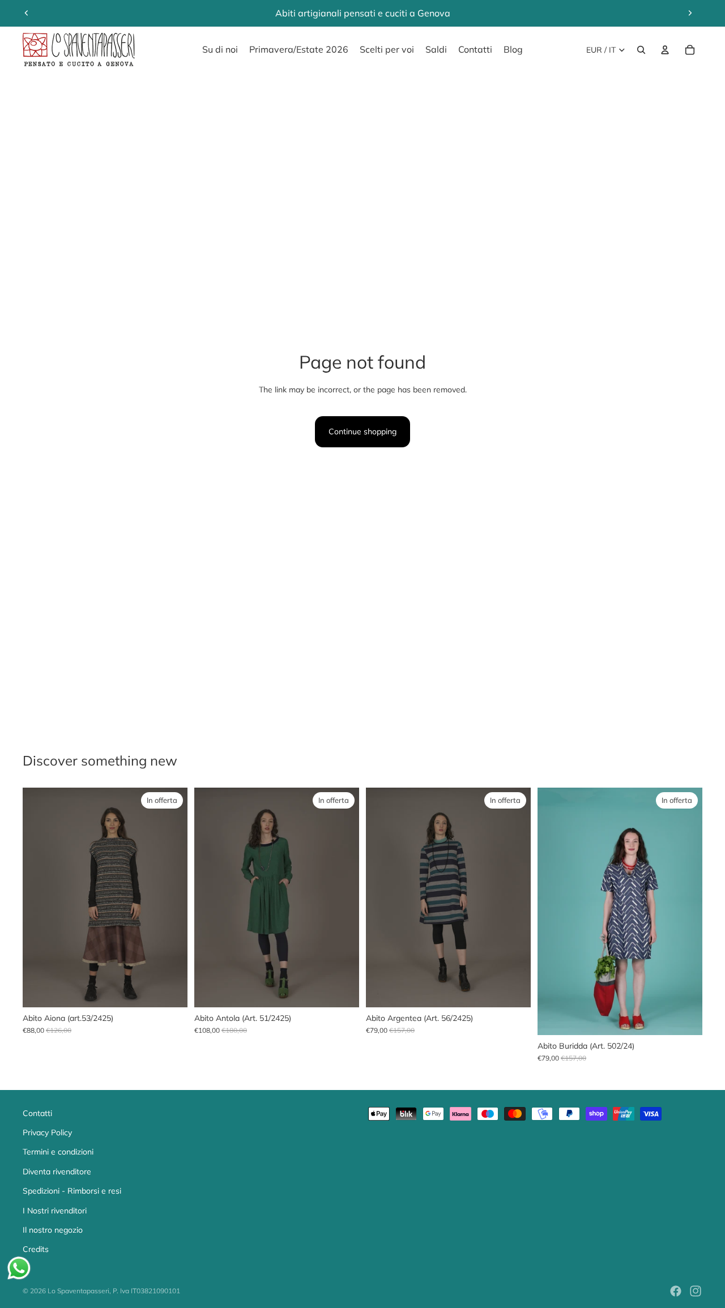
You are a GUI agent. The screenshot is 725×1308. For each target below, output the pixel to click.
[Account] (664, 49)
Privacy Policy (47, 1132)
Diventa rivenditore (57, 1171)
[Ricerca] (641, 49)
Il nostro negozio (53, 1230)
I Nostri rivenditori (55, 1211)
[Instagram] (695, 1291)
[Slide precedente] (26, 13)
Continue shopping (362, 431)
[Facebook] (676, 1291)
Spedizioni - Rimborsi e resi (72, 1191)
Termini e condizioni (58, 1152)
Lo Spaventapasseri (78, 1290)
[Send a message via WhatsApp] (19, 1268)
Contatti (37, 1113)
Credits (36, 1249)
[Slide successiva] (689, 13)
